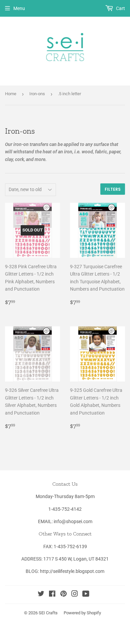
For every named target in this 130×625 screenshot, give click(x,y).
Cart (120, 8)
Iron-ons (37, 93)
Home (10, 93)
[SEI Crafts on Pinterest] (63, 594)
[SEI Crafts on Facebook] (52, 594)
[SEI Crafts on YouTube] (85, 594)
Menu (19, 8)
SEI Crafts (48, 612)
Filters (113, 189)
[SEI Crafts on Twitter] (41, 594)
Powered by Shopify (82, 612)
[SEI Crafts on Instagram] (74, 594)
